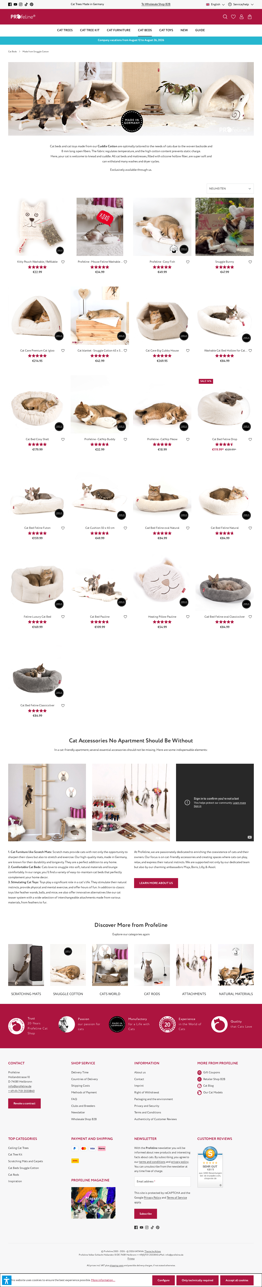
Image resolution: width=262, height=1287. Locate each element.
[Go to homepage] (23, 16)
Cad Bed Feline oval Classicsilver (224, 616)
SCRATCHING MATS (26, 994)
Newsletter (78, 1112)
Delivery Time (79, 1072)
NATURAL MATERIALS (236, 994)
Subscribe (146, 1214)
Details (37, 249)
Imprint (139, 1085)
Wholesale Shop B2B (84, 1119)
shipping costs (117, 1265)
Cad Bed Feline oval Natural (162, 528)
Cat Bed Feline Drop (224, 439)
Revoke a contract (24, 1103)
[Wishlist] (233, 17)
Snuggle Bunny (224, 261)
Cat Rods (13, 1174)
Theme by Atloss (153, 1251)
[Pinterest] (31, 4)
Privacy (131, 1258)
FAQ (74, 1099)
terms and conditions (152, 1162)
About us (140, 1072)
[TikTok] (26, 4)
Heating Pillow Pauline (162, 616)
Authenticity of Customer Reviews (155, 1119)
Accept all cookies (237, 1280)
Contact (139, 1079)
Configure (163, 1280)
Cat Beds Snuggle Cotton (23, 1168)
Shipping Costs (80, 1085)
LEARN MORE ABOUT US (156, 883)
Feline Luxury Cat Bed (37, 616)
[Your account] (241, 17)
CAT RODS (152, 994)
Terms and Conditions (147, 1112)
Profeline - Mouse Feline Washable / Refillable (100, 262)
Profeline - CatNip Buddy (99, 439)
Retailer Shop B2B (214, 1079)
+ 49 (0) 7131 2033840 (21, 1091)
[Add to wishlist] (62, 262)
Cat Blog (208, 1085)
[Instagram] (21, 4)
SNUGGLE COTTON (68, 994)
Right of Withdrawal (146, 1092)
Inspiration (15, 1181)
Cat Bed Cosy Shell (37, 439)
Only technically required (197, 1280)
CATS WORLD (110, 994)
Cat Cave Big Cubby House (162, 350)
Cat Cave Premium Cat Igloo (37, 350)
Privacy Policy (152, 1197)
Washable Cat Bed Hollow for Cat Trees (224, 351)
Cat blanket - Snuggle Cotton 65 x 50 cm (100, 351)
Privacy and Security (146, 1106)
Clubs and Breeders (83, 1106)
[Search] (225, 17)
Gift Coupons (211, 1072)
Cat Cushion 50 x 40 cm (99, 528)
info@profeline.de (19, 1086)
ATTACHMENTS (194, 994)
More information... (103, 1280)
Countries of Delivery (84, 1079)
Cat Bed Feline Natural (225, 528)
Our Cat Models (213, 1092)
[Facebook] (10, 4)
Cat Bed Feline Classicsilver (37, 705)
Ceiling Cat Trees (18, 1148)
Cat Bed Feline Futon (37, 528)
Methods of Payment (84, 1092)
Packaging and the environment (153, 1099)
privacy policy (180, 1162)
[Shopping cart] (250, 17)
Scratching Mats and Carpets (25, 1161)
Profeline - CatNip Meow (162, 439)
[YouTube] (15, 4)
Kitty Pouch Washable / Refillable (37, 261)
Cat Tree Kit (15, 1154)
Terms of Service (177, 1197)
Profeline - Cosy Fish (162, 261)
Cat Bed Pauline (100, 616)
